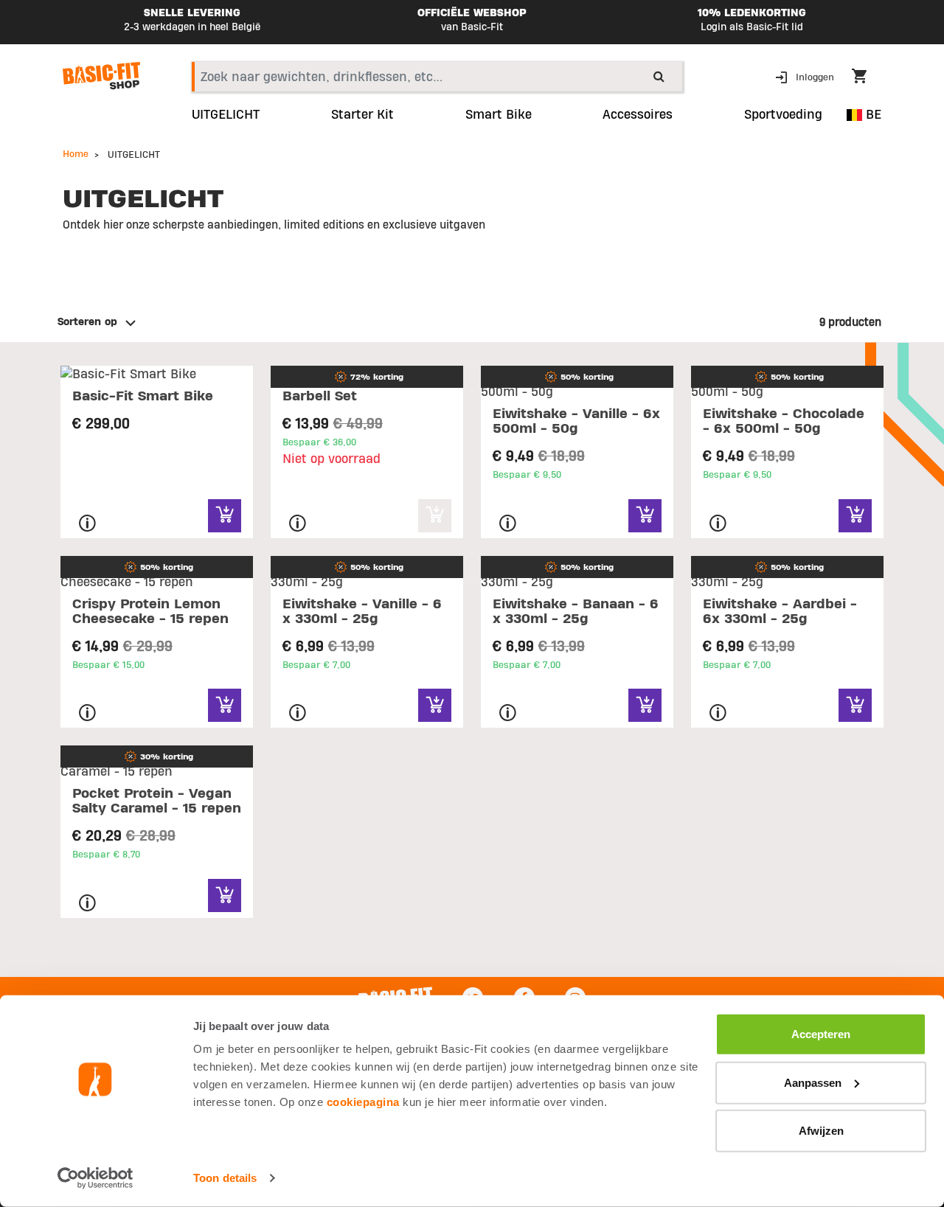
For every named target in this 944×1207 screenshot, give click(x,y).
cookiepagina (363, 1102)
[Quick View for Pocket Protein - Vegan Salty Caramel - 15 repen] (224, 895)
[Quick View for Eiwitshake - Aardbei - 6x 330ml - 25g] (855, 705)
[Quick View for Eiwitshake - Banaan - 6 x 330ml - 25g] (645, 705)
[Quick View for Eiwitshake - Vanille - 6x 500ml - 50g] (645, 515)
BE (871, 115)
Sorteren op (87, 322)
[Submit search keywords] (658, 76)
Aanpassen (812, 1082)
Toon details (225, 1178)
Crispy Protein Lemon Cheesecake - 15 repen (150, 611)
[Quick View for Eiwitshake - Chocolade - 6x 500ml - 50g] (855, 515)
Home (75, 154)
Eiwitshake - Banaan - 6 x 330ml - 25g (576, 611)
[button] (806, 76)
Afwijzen (821, 1130)
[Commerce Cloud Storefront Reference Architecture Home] (101, 76)
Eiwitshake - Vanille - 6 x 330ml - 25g (362, 611)
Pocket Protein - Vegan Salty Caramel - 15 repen (156, 801)
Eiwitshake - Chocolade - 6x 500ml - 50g (783, 421)
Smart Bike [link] (498, 115)
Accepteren (820, 1034)
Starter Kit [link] (362, 115)
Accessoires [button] (638, 115)
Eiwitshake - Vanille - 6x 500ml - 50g (576, 421)
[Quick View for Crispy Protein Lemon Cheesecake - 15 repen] (224, 705)
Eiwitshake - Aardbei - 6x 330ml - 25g (780, 611)
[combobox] (437, 76)
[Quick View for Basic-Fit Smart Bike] (224, 515)
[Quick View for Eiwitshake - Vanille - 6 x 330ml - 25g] (434, 705)
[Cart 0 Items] (866, 78)
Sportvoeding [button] (783, 115)
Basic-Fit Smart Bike (142, 396)
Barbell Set (319, 396)
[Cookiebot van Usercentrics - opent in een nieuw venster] (95, 1178)
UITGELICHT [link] (226, 115)
